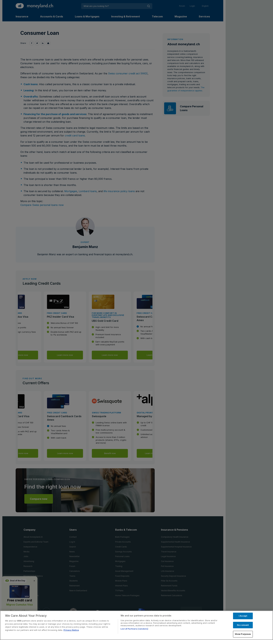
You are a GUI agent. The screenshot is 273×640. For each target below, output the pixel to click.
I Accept (243, 616)
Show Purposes (243, 634)
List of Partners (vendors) (134, 628)
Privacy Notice (71, 630)
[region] (136, 625)
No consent (243, 625)
